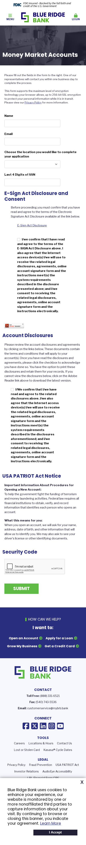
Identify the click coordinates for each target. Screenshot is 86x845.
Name (8, 116)
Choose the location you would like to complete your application (40, 154)
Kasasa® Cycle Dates (57, 750)
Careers (19, 743)
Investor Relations (26, 771)
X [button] (82, 782)
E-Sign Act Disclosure (32, 225)
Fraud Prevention (40, 764)
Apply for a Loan (59, 638)
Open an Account (23, 638)
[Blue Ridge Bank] (43, 17)
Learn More (50, 823)
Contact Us (64, 743)
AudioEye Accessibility (57, 771)
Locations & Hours (40, 743)
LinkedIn (43, 726)
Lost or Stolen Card (27, 750)
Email (8, 134)
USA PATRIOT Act (67, 764)
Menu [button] (10, 19)
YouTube (60, 726)
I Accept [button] (55, 832)
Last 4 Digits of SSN (19, 174)
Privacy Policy (33, 102)
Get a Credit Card (60, 646)
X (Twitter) (34, 726)
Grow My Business (22, 646)
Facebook (26, 726)
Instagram (51, 726)
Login (76, 19)
